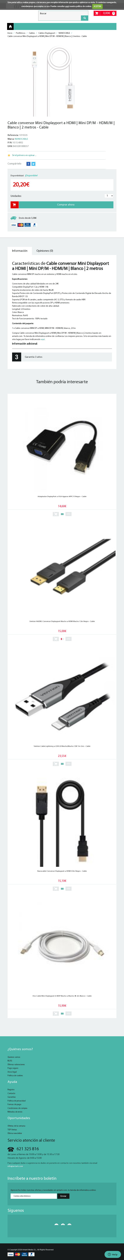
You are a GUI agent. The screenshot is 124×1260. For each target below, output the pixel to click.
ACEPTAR (97, 6)
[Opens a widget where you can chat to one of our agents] (112, 1254)
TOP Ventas (12, 1130)
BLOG (10, 1061)
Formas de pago (14, 1105)
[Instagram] (68, 1224)
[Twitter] (55, 1224)
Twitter (33, 164)
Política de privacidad (17, 1101)
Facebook (28, 164)
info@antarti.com (15, 1166)
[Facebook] (62, 1224)
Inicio (10, 26)
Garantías (12, 1097)
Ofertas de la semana (16, 1126)
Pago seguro (13, 1068)
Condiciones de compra (17, 1108)
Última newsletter (15, 1133)
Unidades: (16, 196)
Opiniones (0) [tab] (44, 250)
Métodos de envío (15, 1112)
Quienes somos (14, 1057)
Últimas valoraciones (16, 1065)
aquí (67, 6)
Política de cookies (15, 1076)
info (68, 514)
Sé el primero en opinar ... (24, 155)
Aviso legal (12, 1072)
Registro (11, 1090)
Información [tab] (19, 250)
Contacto (11, 1093)
